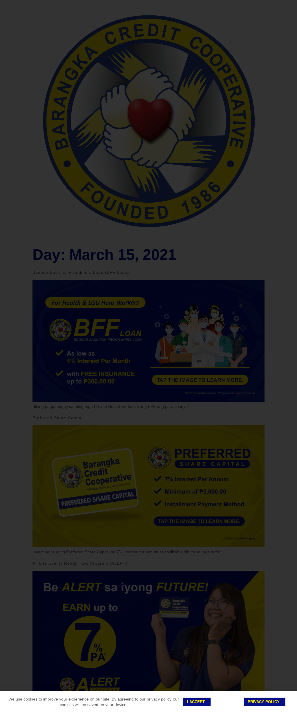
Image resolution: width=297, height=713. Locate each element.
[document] (148, 356)
